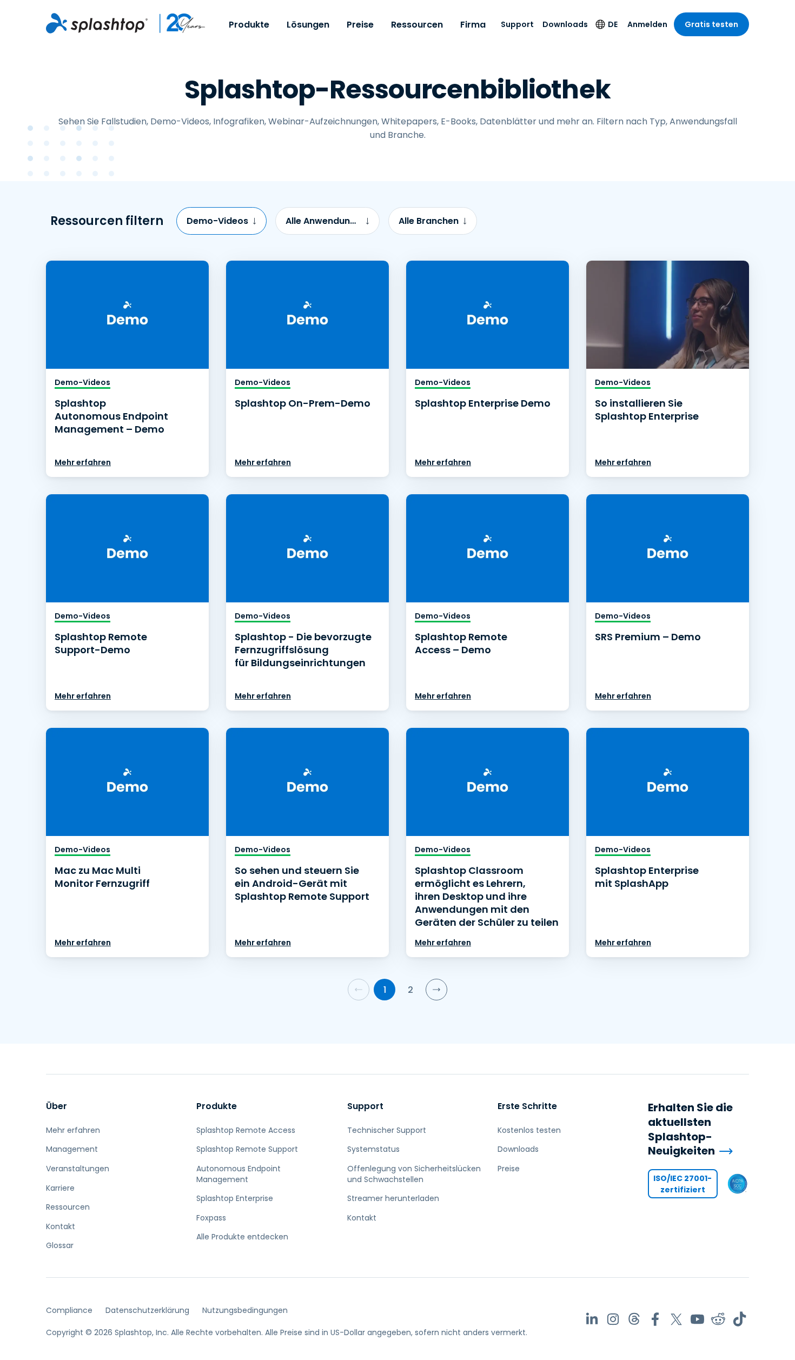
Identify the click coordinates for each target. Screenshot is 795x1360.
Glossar (60, 1245)
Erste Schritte (527, 1106)
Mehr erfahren (83, 462)
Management (72, 1149)
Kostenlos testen (529, 1130)
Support (517, 24)
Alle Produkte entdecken (242, 1236)
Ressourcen (417, 24)
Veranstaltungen (77, 1168)
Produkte (249, 24)
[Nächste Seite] (436, 989)
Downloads (565, 24)
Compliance (69, 1310)
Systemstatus (373, 1149)
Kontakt (60, 1226)
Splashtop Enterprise (234, 1198)
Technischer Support (386, 1130)
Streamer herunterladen (393, 1198)
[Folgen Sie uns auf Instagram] (613, 1319)
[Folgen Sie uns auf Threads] (634, 1319)
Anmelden (647, 24)
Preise (360, 24)
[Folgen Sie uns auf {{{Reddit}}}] (718, 1319)
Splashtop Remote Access (245, 1130)
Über (56, 1106)
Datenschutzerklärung (147, 1310)
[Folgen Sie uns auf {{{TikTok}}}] (739, 1319)
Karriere (60, 1188)
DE (613, 24)
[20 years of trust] (177, 23)
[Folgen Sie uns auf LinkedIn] (591, 1319)
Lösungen (308, 24)
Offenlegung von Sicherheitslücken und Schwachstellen (414, 1174)
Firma (473, 24)
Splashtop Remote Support (247, 1149)
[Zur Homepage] (97, 23)
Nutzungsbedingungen (245, 1310)
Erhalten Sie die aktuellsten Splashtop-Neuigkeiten (690, 1129)
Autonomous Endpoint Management (238, 1174)
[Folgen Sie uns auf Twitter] (676, 1319)
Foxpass (211, 1217)
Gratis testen (711, 24)
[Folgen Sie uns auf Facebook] (655, 1319)
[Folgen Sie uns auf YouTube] (697, 1319)
